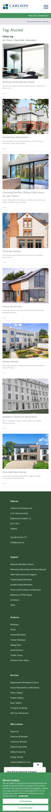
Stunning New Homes (14, 472)
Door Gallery (16, 703)
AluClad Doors (16, 650)
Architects (14, 600)
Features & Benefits (19, 736)
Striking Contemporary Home (18, 81)
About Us (14, 731)
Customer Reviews (18, 741)
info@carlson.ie (17, 542)
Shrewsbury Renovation (15, 137)
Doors (10, 40)
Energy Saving (16, 757)
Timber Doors (16, 655)
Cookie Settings (25, 801)
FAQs (12, 605)
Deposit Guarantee (18, 746)
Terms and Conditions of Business (25, 589)
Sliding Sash (15, 645)
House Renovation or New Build (24, 687)
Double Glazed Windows (21, 584)
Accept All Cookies (25, 808)
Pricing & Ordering (18, 708)
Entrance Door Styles (19, 660)
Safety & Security (18, 751)
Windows (14, 624)
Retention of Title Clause (21, 594)
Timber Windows (18, 640)
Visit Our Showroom (38, 15)
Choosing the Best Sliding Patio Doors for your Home (23, 194)
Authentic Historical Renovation (19, 416)
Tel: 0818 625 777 (18, 537)
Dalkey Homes (10, 361)
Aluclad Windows (18, 634)
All (4, 40)
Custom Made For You (20, 762)
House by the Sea (12, 306)
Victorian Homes (11, 251)
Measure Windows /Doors (22, 564)
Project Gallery (17, 697)
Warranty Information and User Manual (28, 569)
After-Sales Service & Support (23, 574)
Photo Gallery (16, 692)
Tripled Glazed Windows (21, 579)
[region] (25, 792)
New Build (19, 40)
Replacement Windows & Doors (24, 682)
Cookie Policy (23, 796)
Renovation (31, 40)
